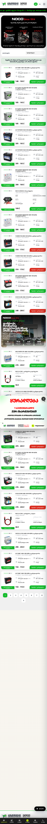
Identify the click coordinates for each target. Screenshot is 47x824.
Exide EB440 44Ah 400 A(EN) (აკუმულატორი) (28, 493)
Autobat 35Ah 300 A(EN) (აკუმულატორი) (27, 67)
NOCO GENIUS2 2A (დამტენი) (24, 191)
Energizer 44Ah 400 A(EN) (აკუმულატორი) (28, 473)
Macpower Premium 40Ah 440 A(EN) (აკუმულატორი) (26, 276)
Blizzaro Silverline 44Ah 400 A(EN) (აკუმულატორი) (26, 453)
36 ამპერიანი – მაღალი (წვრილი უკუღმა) (23, 172)
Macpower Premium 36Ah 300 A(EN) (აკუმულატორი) (26, 170)
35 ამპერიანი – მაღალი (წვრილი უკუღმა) (23, 90)
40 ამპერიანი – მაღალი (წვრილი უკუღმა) (23, 257)
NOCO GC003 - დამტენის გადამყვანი (26, 371)
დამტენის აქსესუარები (19, 373)
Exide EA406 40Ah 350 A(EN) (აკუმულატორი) (28, 297)
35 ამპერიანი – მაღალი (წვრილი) (22, 69)
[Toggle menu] (44, 4)
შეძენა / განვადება (37, 81)
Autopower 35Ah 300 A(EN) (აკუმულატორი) (28, 130)
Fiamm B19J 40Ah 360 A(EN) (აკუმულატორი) (28, 236)
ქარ (36, 4)
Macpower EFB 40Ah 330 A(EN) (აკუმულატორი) (29, 351)
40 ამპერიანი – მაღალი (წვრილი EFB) (22, 353)
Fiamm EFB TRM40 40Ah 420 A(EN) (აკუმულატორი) (25, 432)
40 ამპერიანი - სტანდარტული (21, 278)
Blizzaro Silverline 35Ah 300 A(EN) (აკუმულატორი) (26, 88)
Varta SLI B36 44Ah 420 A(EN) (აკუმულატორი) (29, 533)
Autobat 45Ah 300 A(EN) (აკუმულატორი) (27, 553)
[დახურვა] (43, 399)
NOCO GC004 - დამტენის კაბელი (25, 513)
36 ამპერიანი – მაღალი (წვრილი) (22, 217)
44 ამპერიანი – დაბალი (20, 455)
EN (40, 4)
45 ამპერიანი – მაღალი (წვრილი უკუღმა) (23, 555)
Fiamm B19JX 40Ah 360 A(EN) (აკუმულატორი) (28, 256)
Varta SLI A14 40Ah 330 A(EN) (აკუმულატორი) (29, 391)
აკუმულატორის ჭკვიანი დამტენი (21, 192)
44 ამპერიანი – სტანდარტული (21, 495)
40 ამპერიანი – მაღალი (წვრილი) (22, 237)
